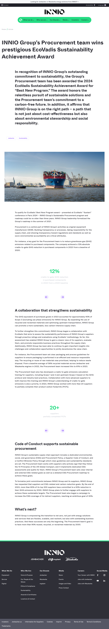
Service (4, 579)
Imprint (59, 622)
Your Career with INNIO (86, 575)
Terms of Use (78, 622)
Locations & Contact (28, 599)
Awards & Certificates (28, 595)
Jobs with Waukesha (85, 584)
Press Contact (64, 588)
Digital (4, 584)
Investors (5, 622)
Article (10, 29)
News (61, 575)
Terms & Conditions (94, 622)
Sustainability (23, 138)
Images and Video (65, 584)
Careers (81, 571)
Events (61, 579)
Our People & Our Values (27, 580)
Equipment (5, 575)
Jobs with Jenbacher (85, 579)
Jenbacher (11, 138)
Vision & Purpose (27, 575)
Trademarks (6, 626)
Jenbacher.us (17, 622)
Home (4, 29)
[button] (91, 5)
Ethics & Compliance (28, 586)
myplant (42, 584)
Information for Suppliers (34, 622)
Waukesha (43, 579)
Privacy (67, 622)
